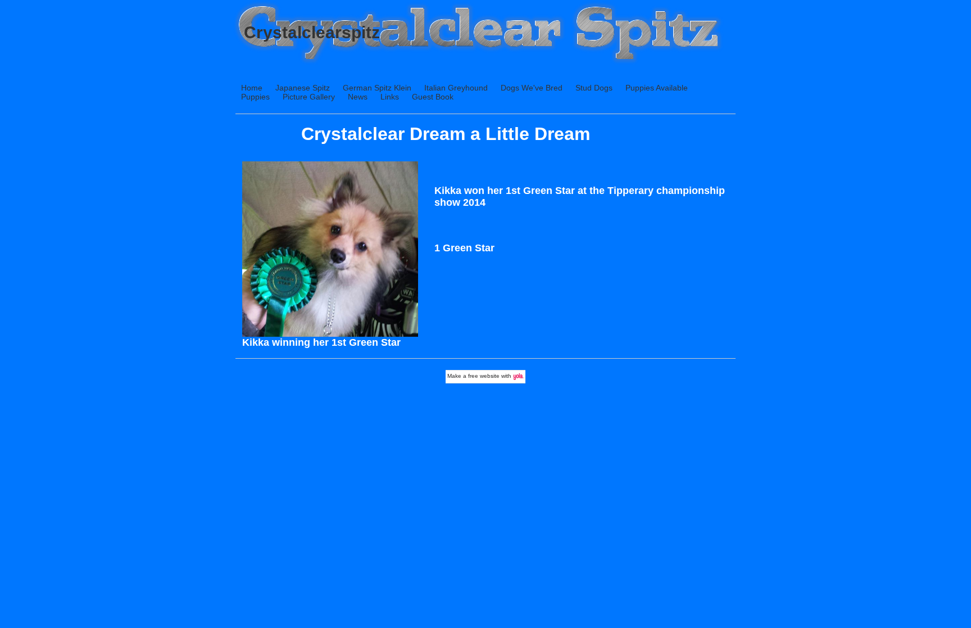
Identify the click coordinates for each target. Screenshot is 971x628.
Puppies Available (656, 87)
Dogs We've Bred (531, 87)
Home (251, 87)
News (357, 96)
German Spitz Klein (377, 87)
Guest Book (432, 96)
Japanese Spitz (302, 87)
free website (484, 376)
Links (389, 96)
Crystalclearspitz (312, 32)
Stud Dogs (593, 87)
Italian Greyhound (456, 87)
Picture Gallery (309, 96)
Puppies (255, 96)
